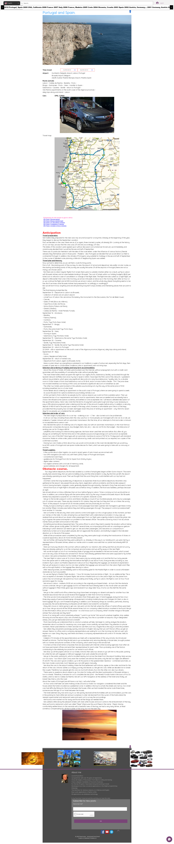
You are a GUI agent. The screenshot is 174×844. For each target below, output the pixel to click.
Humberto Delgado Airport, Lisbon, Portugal (68, 73)
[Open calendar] (75, 70)
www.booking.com (88, 386)
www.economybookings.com (97, 434)
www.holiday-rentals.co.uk (85, 393)
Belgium (67, 76)
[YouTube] (107, 832)
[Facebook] (102, 832)
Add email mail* (78, 804)
